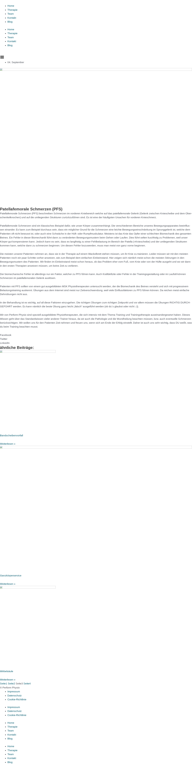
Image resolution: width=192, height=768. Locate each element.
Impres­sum (13, 691)
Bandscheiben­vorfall (11, 435)
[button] (96, 335)
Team (10, 13)
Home (10, 5)
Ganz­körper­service (10, 575)
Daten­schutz (14, 695)
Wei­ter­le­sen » (7, 443)
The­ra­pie (12, 9)
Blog (10, 21)
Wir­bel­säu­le (6, 671)
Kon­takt (11, 17)
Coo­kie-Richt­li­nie (16, 699)
